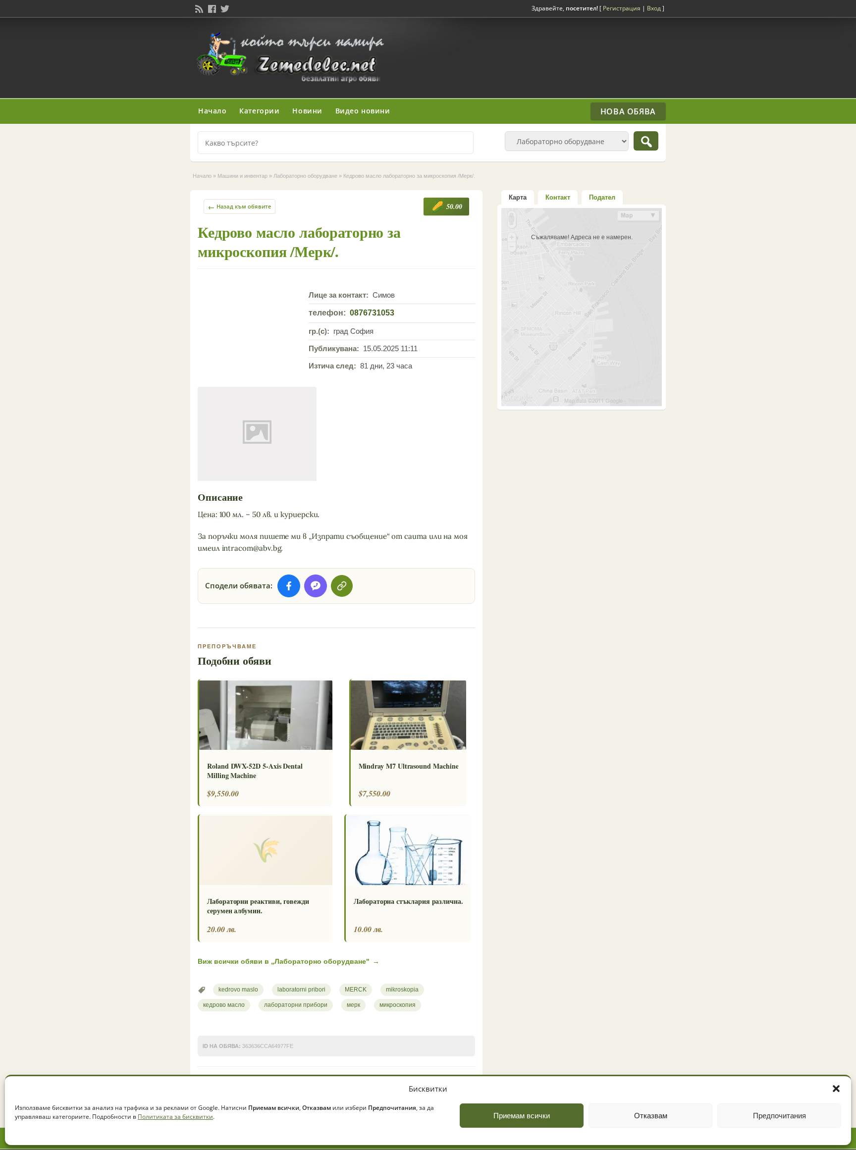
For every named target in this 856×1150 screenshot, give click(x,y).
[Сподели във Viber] (315, 586)
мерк (353, 1004)
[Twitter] (224, 8)
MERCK (356, 989)
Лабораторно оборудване (305, 176)
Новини (307, 110)
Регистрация (622, 8)
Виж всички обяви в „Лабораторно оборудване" (288, 961)
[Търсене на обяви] (646, 141)
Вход (654, 8)
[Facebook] (211, 8)
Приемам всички (521, 1115)
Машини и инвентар (242, 176)
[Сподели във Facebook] (288, 586)
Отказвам (650, 1115)
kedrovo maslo (238, 989)
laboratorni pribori (301, 989)
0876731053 (372, 313)
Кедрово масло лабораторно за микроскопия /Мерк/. (299, 241)
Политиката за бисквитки (175, 1116)
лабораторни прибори (295, 1004)
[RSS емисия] (198, 8)
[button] (836, 1089)
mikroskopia (402, 989)
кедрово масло (224, 1004)
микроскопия (397, 1004)
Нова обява (628, 111)
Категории (259, 110)
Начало (212, 110)
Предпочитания (779, 1115)
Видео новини (362, 110)
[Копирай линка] (342, 586)
